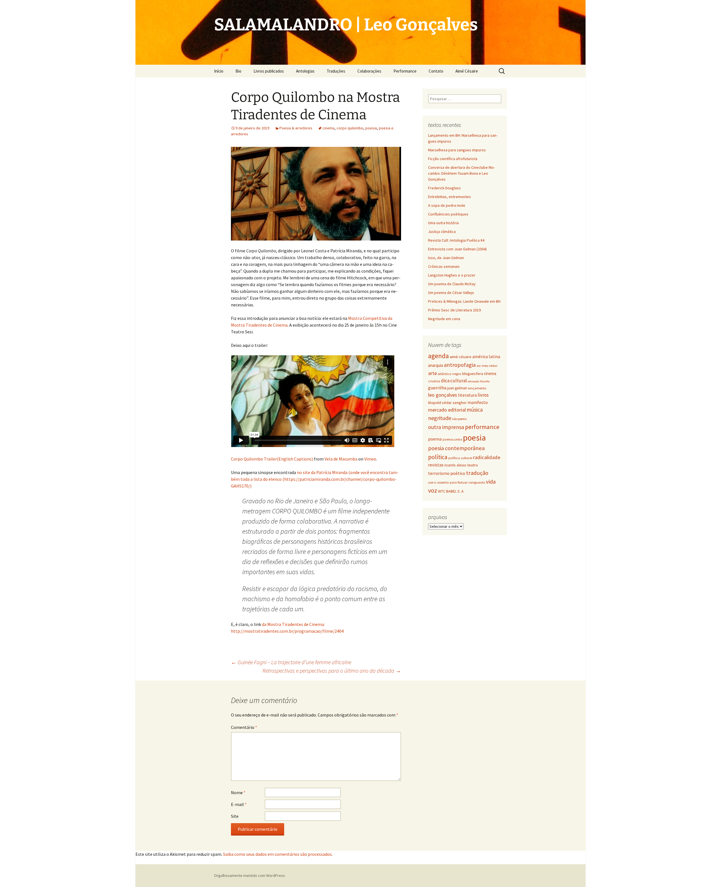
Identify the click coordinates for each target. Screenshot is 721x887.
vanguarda (476, 482)
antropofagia (460, 365)
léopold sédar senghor (447, 402)
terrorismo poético (446, 473)
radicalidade (486, 457)
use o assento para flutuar (448, 482)
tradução (477, 473)
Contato (436, 71)
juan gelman (457, 387)
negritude (439, 417)
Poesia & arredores (295, 128)
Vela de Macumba (340, 459)
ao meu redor (487, 365)
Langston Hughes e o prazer (451, 275)
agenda (438, 356)
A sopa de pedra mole (446, 205)
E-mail (239, 804)
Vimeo (370, 459)
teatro (472, 465)
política (438, 457)
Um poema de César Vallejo (451, 292)
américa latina (486, 356)
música (475, 409)
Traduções (336, 71)
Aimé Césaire (466, 71)
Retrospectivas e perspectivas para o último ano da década (331, 670)
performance (482, 427)
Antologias (305, 71)
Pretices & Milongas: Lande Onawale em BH (464, 301)
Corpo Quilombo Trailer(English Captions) (272, 459)
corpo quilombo (350, 128)
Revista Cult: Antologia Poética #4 (456, 240)
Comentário (244, 727)
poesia (371, 128)
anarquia (435, 365)
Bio (238, 71)
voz (432, 490)
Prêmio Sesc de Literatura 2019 (454, 310)
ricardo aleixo (455, 465)
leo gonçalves (442, 395)
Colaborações (369, 71)
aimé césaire (460, 356)
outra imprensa (446, 427)
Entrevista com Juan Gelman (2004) (457, 248)
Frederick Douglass (444, 187)
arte (432, 373)
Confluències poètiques (448, 214)
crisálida (434, 381)
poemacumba (452, 439)
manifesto (478, 402)
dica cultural (454, 381)
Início (218, 71)
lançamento (477, 388)
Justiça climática (442, 231)
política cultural (460, 458)
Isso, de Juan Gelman (446, 257)
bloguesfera (472, 373)
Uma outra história (443, 222)
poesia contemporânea (456, 448)
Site (235, 816)
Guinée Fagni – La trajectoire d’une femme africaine (291, 662)
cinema (328, 128)
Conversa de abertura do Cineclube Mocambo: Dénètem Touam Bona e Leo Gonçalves (461, 173)
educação (473, 381)
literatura (467, 395)
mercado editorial (447, 410)
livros (483, 395)
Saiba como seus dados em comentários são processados (277, 854)
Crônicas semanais (444, 266)
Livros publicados (268, 71)
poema (435, 439)
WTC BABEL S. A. (451, 491)
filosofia (485, 381)
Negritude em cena (444, 318)
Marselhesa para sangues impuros (457, 149)
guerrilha (437, 388)
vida (491, 481)
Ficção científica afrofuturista (452, 158)
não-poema (459, 419)
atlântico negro (449, 374)
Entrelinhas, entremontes (449, 196)
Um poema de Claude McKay (452, 283)
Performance (405, 71)
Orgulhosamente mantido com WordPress (249, 875)
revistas (436, 465)
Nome (238, 792)
